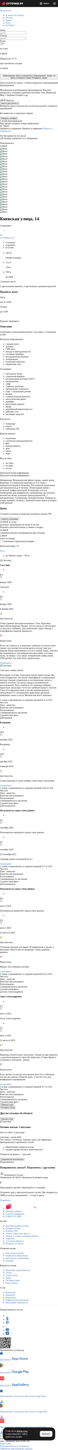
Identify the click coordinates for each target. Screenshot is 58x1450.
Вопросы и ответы (15, 1243)
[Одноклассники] (7, 1319)
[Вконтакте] (7, 1326)
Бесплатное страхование (17, 1258)
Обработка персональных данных (16, 1448)
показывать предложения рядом (18, 541)
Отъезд (3, 35)
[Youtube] (7, 1330)
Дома (8, 1278)
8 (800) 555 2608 (13, 1216)
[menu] (54, 3)
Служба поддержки (15, 1214)
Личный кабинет (14, 1211)
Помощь (10, 1261)
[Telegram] (7, 1315)
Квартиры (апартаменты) (18, 1270)
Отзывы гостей (13, 1228)
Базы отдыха (12, 1283)
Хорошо (46, 1434)
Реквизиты (11, 1297)
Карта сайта (5, 1443)
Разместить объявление (17, 1255)
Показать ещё (7, 1105)
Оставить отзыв (8, 1108)
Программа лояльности (17, 1302)
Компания (10, 1292)
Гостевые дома (13, 1280)
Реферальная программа (17, 1300)
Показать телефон (9, 118)
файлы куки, (22, 1431)
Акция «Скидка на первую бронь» (22, 1236)
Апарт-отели (12, 1275)
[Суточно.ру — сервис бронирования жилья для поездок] (12, 3)
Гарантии (10, 1238)
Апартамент (6, 663)
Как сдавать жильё (15, 1253)
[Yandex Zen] (7, 1334)
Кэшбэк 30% (12, 1231)
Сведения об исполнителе (12, 1159)
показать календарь (9, 519)
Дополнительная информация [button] (14, 473)
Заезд (2, 30)
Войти (46, 3)
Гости (2, 41)
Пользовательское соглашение (14, 1446)
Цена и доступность (9, 103)
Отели (9, 1273)
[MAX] (7, 1323)
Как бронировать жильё (17, 1226)
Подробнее (5, 1200)
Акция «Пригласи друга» (18, 1233)
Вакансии (10, 1295)
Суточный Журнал (15, 1241)
